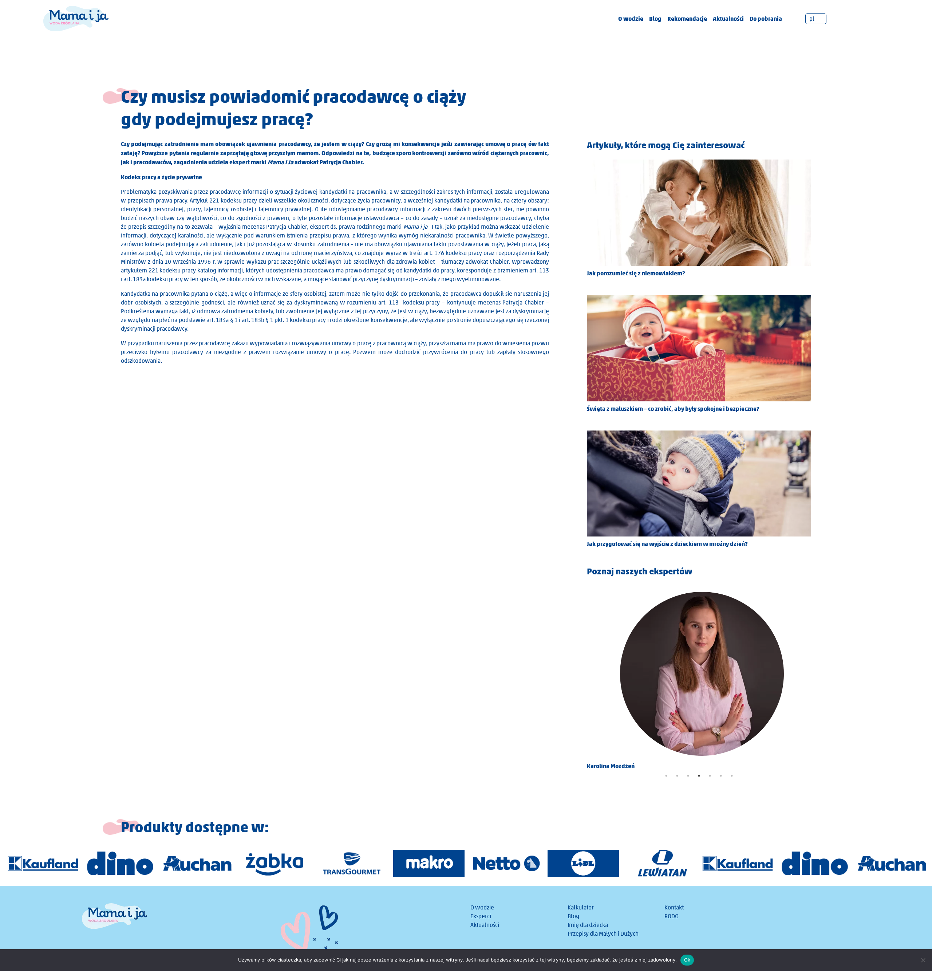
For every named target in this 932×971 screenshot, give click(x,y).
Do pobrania (766, 18)
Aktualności (728, 18)
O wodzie (630, 18)
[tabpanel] (699, 678)
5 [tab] (710, 775)
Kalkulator (581, 907)
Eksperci (480, 916)
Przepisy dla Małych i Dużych (603, 933)
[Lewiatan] (660, 863)
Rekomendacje (687, 18)
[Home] (75, 18)
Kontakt (674, 907)
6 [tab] (720, 775)
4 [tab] (699, 775)
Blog (655, 18)
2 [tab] (677, 775)
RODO (671, 916)
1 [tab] (666, 775)
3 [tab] (688, 775)
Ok (687, 960)
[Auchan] (197, 863)
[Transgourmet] (351, 863)
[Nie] (923, 960)
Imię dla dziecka (588, 924)
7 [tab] (731, 775)
